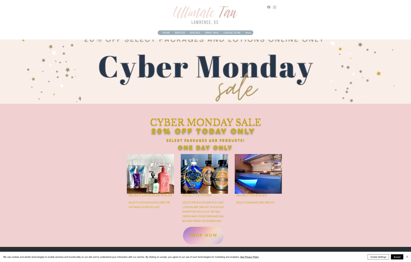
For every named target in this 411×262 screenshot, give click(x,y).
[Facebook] (269, 7)
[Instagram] (275, 7)
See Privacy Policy (249, 256)
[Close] (407, 256)
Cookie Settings (378, 256)
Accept (397, 256)
